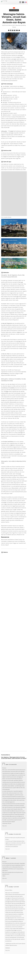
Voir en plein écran (6, 217)
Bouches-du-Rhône (21, 25)
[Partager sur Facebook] (14, 30)
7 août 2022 (13, 858)
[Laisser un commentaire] (19, 30)
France (14, 27)
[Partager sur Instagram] (12, 30)
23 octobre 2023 (13, 764)
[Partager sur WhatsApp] (8, 30)
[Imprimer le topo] (17, 30)
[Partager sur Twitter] (10, 30)
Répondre (4, 825)
